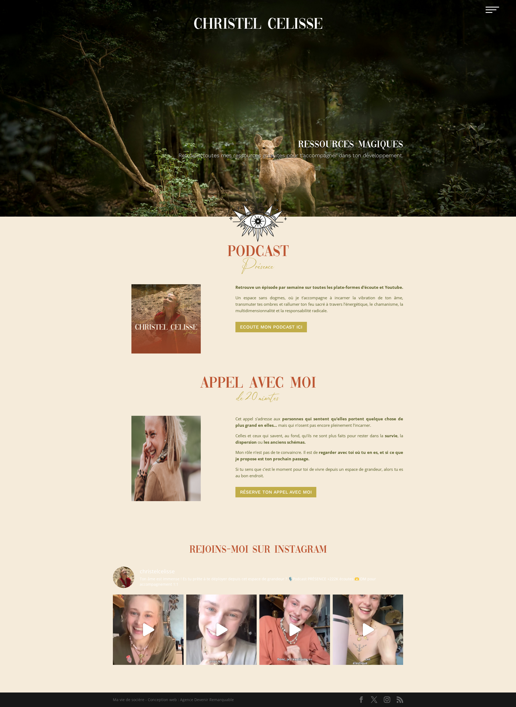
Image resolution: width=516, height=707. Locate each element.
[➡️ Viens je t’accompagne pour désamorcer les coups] (368, 630)
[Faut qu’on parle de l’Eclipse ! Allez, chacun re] (148, 630)
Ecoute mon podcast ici (271, 327)
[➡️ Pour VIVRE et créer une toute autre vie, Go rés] (221, 630)
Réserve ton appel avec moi (276, 492)
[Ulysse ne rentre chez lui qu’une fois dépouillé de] (294, 630)
